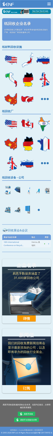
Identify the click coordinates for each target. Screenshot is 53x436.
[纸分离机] (16, 190)
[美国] (10, 60)
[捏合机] (7, 210)
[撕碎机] (26, 210)
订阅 (26, 388)
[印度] (42, 124)
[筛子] (36, 190)
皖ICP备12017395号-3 (43, 432)
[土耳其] (26, 99)
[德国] (26, 79)
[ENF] (8, 5)
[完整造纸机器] (16, 210)
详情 (26, 318)
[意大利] (10, 79)
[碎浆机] (26, 190)
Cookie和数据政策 (26, 430)
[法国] (42, 143)
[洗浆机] (46, 190)
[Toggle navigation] (49, 2)
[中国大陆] (10, 99)
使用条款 (13, 430)
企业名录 (26, 265)
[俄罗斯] (42, 60)
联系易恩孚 (38, 430)
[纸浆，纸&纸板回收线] (7, 190)
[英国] (42, 79)
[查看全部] (42, 99)
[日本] (26, 60)
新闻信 (26, 334)
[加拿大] (26, 124)
